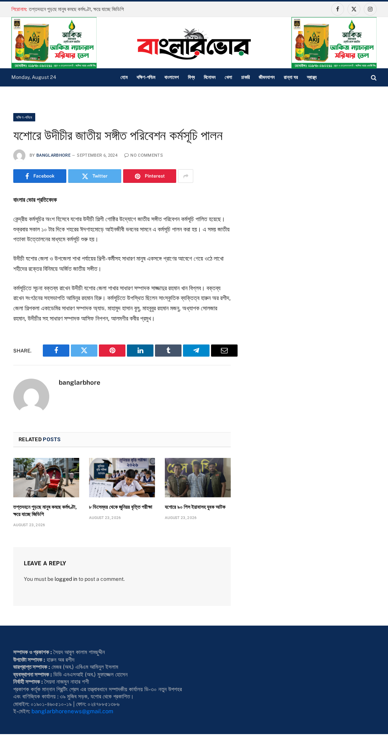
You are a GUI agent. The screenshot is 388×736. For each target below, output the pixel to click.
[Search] (373, 77)
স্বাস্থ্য (312, 77)
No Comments (146, 155)
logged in (66, 579)
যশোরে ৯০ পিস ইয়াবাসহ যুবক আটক (195, 507)
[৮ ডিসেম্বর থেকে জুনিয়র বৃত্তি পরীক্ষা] (122, 477)
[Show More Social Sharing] (185, 176)
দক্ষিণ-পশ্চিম (146, 77)
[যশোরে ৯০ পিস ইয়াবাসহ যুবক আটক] (198, 477)
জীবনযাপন (267, 77)
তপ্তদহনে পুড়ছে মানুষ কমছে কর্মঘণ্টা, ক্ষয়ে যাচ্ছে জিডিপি (76, 9)
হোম (124, 77)
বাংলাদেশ (171, 77)
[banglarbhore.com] (194, 44)
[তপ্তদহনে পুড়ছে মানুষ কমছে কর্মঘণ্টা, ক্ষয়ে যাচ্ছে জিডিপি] (46, 477)
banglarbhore (53, 155)
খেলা (228, 77)
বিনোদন (210, 77)
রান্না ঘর (291, 77)
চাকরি (245, 77)
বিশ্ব (191, 77)
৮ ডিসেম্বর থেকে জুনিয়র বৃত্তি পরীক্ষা (120, 507)
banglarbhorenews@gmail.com (72, 711)
